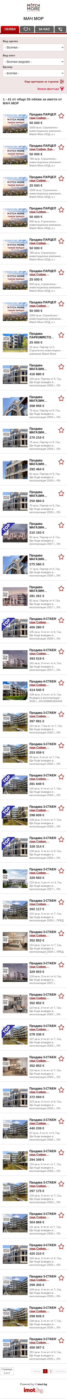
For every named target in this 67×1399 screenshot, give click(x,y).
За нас (44, 29)
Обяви (10, 29)
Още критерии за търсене (42, 81)
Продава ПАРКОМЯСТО (40, 335)
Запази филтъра (48, 88)
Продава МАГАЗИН (41, 367)
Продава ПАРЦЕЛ (42, 116)
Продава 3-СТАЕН (42, 714)
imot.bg (42, 1384)
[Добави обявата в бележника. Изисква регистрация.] (61, 116)
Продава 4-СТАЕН (42, 620)
